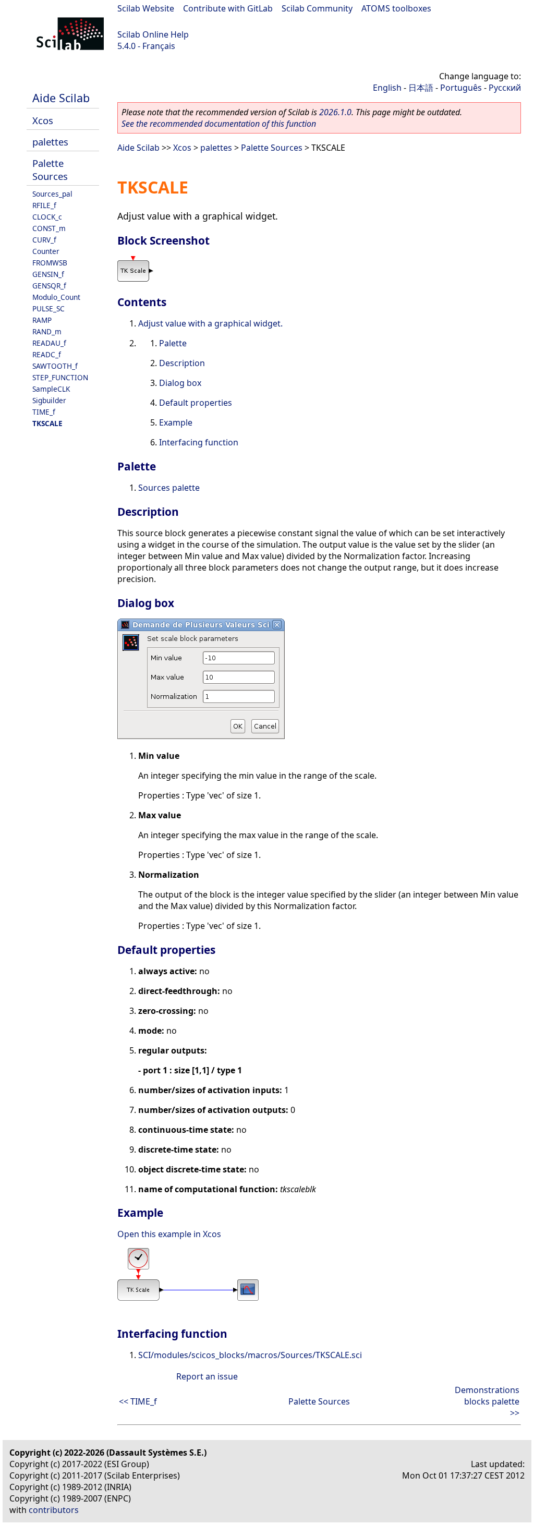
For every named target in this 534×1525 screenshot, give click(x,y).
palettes (50, 141)
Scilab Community (317, 8)
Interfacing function (198, 442)
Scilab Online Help (153, 34)
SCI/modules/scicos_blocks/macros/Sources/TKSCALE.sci (250, 1355)
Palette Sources (50, 169)
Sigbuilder (49, 400)
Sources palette (169, 487)
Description (182, 363)
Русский (505, 87)
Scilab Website (145, 8)
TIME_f (43, 412)
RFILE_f (44, 205)
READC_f (46, 354)
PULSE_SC (48, 308)
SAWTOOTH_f (55, 366)
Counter (45, 251)
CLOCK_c (47, 217)
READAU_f (49, 343)
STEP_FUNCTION (60, 377)
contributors (54, 1510)
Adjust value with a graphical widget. (210, 323)
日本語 (420, 87)
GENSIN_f (48, 274)
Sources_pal (52, 194)
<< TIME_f (138, 1401)
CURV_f (44, 240)
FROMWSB (49, 263)
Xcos (42, 120)
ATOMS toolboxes (396, 8)
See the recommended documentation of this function (219, 123)
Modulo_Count (56, 297)
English (387, 87)
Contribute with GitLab (228, 8)
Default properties (195, 402)
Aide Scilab (61, 97)
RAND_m (47, 331)
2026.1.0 (335, 112)
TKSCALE (47, 423)
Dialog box (180, 383)
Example (175, 422)
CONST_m (49, 228)
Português (461, 87)
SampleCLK (51, 389)
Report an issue (207, 1376)
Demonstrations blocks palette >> (487, 1401)
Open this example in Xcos (169, 1234)
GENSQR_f (49, 286)
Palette (173, 343)
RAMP (42, 320)
